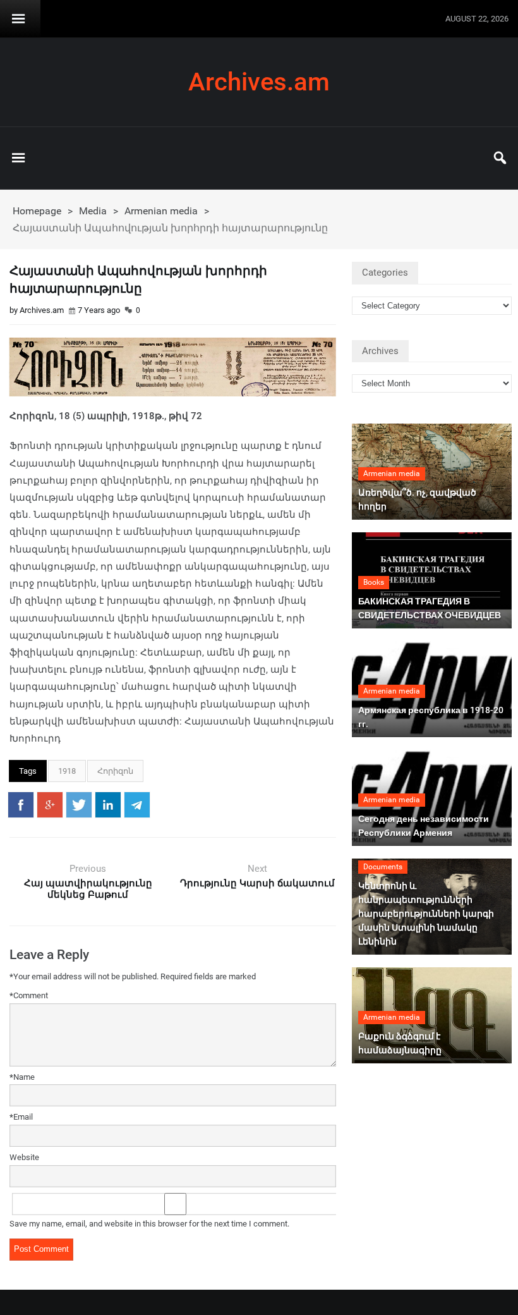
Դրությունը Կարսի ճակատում (257, 883)
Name (22, 1077)
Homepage (37, 211)
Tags (28, 771)
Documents (382, 866)
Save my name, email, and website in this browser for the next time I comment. (149, 1223)
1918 (67, 771)
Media (93, 211)
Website (24, 1157)
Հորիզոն (115, 771)
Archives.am (259, 82)
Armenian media (161, 211)
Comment (28, 995)
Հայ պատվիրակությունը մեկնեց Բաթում (88, 889)
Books (373, 582)
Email (21, 1117)
